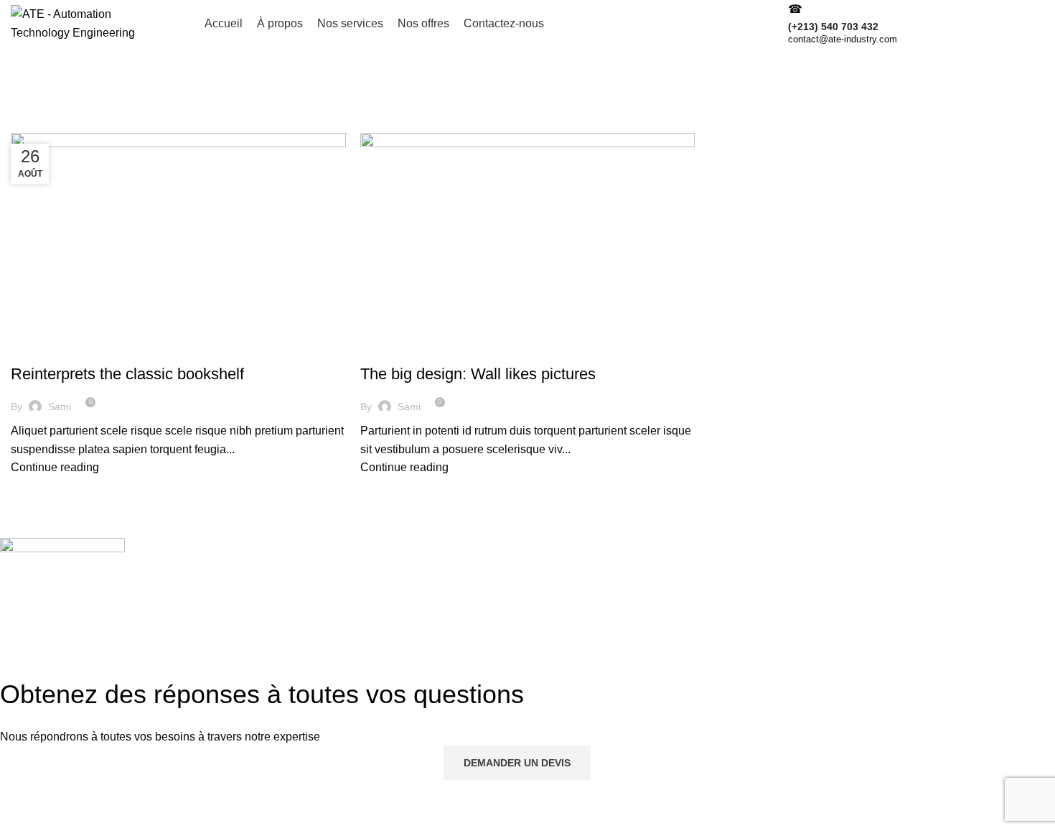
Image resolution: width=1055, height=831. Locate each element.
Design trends (53, 349)
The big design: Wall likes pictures (478, 374)
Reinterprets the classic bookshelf (127, 374)
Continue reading (55, 467)
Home (22, 124)
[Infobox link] (527, 23)
